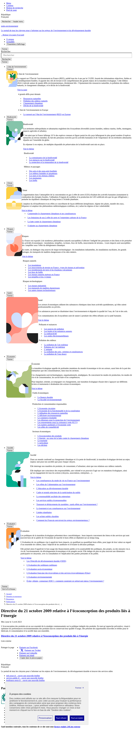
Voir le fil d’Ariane (8, 589)
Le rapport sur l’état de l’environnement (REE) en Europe (47, 114)
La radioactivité (50, 334)
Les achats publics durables (47, 516)
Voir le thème (28, 149)
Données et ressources (14, 596)
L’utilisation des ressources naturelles (53, 413)
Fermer (4, 49)
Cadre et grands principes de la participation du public (58, 492)
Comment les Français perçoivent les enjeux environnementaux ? (62, 520)
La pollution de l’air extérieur (56, 345)
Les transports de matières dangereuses (44, 288)
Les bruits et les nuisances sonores (58, 331)
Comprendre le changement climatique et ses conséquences (52, 213)
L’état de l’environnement (16, 67)
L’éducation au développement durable (52, 488)
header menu (18, 22)
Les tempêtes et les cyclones (39, 277)
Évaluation (11, 524)
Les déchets (42, 445)
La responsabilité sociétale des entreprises (53, 496)
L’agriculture (43, 443)
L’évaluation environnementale (39, 577)
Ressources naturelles (32, 98)
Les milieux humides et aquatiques (43, 173)
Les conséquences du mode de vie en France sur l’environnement (63, 480)
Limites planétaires (44, 512)
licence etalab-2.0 (67, 727)
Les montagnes (35, 178)
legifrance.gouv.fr (25, 680)
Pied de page (11, 10)
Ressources (10, 599)
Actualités (10, 42)
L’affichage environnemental (49, 415)
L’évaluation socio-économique (39, 569)
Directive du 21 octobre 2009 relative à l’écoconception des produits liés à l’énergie (44, 636)
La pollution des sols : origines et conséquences (63, 352)
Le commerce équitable (47, 418)
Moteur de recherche (14, 8)
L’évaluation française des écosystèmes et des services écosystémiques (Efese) (58, 573)
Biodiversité (11, 117)
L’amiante (48, 349)
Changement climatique (33, 103)
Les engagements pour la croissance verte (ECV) (58, 422)
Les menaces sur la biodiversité (42, 160)
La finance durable (45, 397)
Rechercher (6, 22)
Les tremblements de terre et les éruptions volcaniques (50, 270)
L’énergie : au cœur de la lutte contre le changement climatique (63, 438)
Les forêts (33, 180)
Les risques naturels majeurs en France (44, 274)
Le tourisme (42, 440)
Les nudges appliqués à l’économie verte (54, 425)
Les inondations (34, 265)
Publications (10, 602)
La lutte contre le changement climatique (44, 222)
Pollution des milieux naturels (35, 101)
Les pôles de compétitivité (48, 427)
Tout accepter (77, 719)
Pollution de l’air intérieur (54, 347)
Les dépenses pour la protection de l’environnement (59, 420)
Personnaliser (45, 719)
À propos (10, 39)
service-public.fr (25, 678)
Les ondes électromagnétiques (56, 336)
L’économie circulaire (46, 408)
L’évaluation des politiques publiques (42, 565)
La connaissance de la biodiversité (43, 158)
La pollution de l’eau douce (55, 354)
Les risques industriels (37, 286)
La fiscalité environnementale (50, 400)
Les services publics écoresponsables (51, 500)
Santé (9, 293)
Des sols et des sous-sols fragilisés (43, 171)
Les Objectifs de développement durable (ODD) (46, 561)
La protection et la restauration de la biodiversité (48, 162)
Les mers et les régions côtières (41, 176)
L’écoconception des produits (50, 436)
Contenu (9, 5)
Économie (11, 357)
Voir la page (22, 90)
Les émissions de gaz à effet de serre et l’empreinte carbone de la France (57, 217)
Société (10, 448)
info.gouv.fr (23, 676)
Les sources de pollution (54, 329)
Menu (8, 3)
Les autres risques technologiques (41, 290)
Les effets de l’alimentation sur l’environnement (55, 484)
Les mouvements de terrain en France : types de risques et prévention (56, 267)
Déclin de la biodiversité (33, 105)
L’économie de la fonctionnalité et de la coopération (59, 411)
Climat (9, 183)
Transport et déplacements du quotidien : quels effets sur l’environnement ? (67, 504)
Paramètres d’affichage (16, 44)
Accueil (9, 594)
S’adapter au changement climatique (42, 226)
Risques (10, 229)
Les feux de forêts (35, 272)
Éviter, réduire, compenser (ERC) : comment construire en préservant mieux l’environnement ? (65, 581)
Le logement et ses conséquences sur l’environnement (58, 508)
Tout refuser (61, 719)
